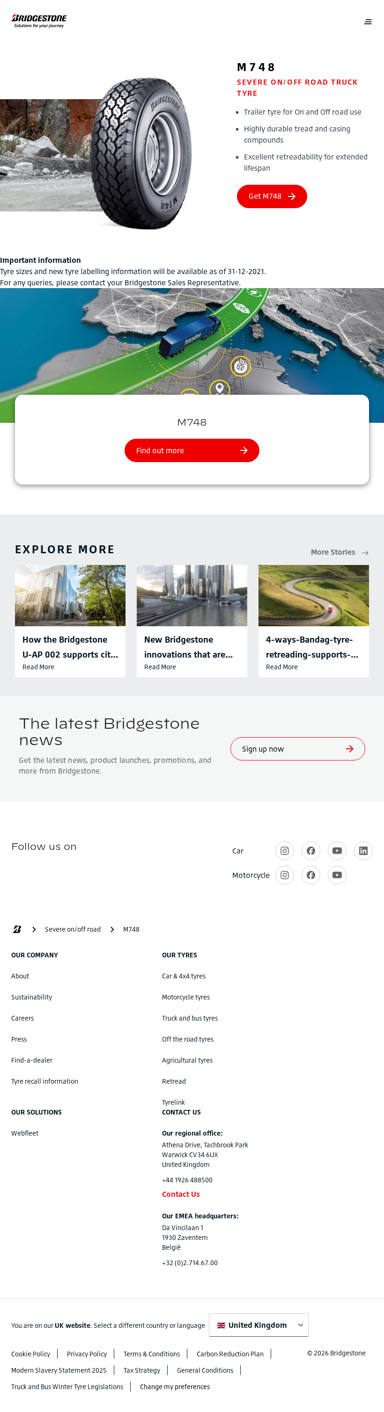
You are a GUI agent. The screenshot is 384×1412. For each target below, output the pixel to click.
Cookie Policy (30, 1354)
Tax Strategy (142, 1370)
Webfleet (24, 1133)
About (20, 976)
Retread (174, 1081)
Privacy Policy (87, 1354)
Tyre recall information (44, 1081)
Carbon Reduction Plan (230, 1354)
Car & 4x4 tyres (184, 976)
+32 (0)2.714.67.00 (190, 1263)
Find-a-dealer (31, 1060)
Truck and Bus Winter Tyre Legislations (67, 1386)
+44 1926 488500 (187, 1180)
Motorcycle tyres (186, 997)
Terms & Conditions (152, 1354)
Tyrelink (173, 1102)
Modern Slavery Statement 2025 (59, 1370)
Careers (22, 1018)
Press (19, 1039)
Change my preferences (175, 1386)
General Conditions (205, 1370)
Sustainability (31, 997)
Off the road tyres (188, 1039)
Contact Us (181, 1194)
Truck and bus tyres (190, 1018)
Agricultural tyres (187, 1060)
